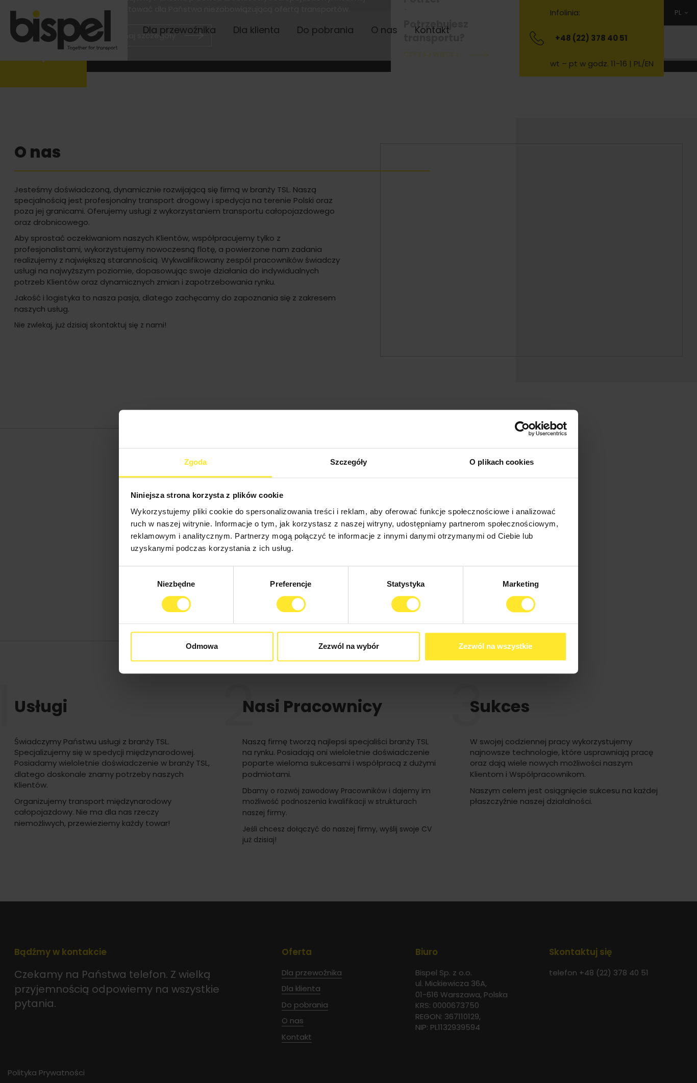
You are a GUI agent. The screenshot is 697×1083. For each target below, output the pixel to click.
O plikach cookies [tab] (501, 462)
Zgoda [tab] (195, 462)
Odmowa (202, 646)
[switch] (291, 604)
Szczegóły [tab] (348, 462)
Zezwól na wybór (348, 646)
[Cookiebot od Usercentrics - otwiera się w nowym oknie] (522, 428)
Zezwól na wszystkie (495, 646)
